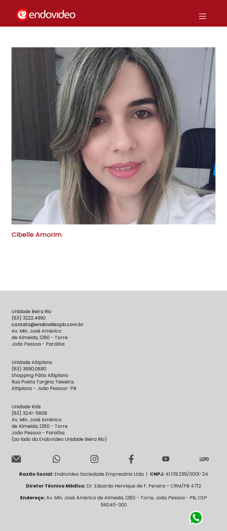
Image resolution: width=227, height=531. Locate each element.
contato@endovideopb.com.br (48, 324)
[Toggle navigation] (202, 16)
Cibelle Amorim (37, 234)
